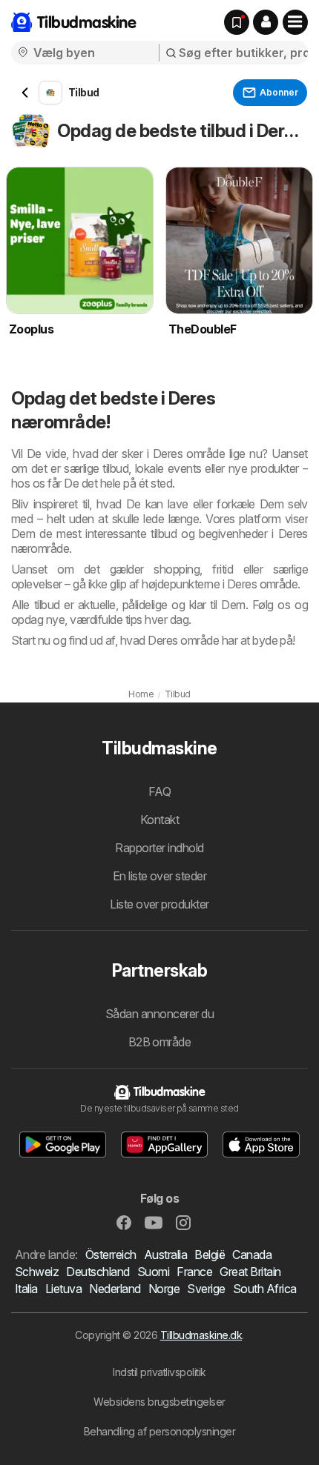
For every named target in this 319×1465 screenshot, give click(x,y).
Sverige (206, 1288)
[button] (265, 22)
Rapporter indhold (159, 847)
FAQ (159, 791)
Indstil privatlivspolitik (159, 1372)
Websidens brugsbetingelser (159, 1401)
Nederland (114, 1288)
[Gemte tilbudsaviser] (236, 22)
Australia (165, 1254)
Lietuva (63, 1288)
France (194, 1271)
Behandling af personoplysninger (159, 1431)
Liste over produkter (159, 904)
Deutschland (97, 1271)
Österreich (111, 1254)
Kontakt (159, 819)
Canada (252, 1254)
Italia (26, 1288)
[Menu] (295, 22)
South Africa (265, 1288)
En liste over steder (160, 875)
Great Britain (250, 1271)
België (209, 1254)
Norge (164, 1288)
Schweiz (37, 1271)
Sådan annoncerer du (159, 1013)
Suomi (153, 1271)
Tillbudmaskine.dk (201, 1335)
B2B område (159, 1041)
